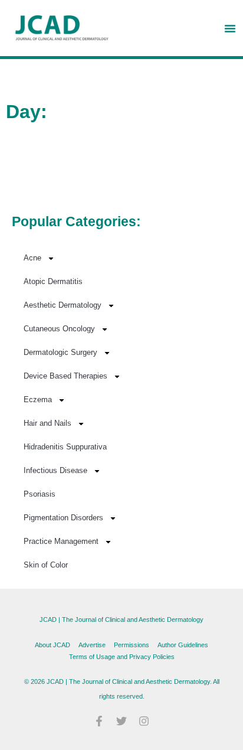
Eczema (38, 399)
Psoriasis (39, 494)
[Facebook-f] (99, 721)
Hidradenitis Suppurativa (65, 446)
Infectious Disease (55, 470)
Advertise (92, 644)
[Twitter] (121, 721)
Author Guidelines (182, 644)
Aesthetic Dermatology (62, 305)
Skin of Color (46, 564)
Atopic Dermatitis (53, 281)
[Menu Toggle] (230, 28)
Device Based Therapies (65, 375)
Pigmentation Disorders (63, 517)
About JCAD (52, 644)
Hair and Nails (47, 423)
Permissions (131, 644)
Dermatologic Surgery (60, 352)
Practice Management (61, 541)
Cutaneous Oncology (59, 328)
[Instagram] (144, 721)
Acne (32, 257)
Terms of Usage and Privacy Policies (122, 656)
